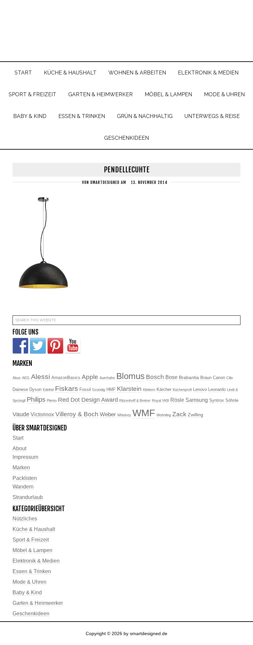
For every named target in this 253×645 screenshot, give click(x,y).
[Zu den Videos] (73, 346)
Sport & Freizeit (31, 539)
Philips (36, 399)
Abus (17, 378)
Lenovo (200, 389)
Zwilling (195, 414)
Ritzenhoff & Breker (135, 400)
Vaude (21, 414)
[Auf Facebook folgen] (20, 346)
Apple (90, 376)
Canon (219, 377)
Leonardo (217, 389)
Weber (108, 414)
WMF (143, 412)
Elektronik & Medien (36, 561)
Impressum (25, 457)
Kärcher (163, 389)
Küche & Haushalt (34, 529)
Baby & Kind (27, 592)
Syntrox (216, 400)
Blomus (130, 376)
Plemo (52, 400)
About (19, 448)
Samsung (196, 400)
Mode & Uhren (29, 582)
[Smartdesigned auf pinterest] (55, 346)
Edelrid (48, 390)
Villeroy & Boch (76, 414)
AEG (26, 378)
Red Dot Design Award (88, 399)
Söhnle (232, 400)
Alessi (40, 377)
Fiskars (66, 388)
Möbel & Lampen (32, 550)
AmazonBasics (65, 377)
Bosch (155, 376)
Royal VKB (160, 400)
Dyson (35, 389)
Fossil (85, 389)
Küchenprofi (182, 390)
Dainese (20, 389)
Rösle (177, 400)
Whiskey (124, 415)
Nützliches (25, 518)
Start (18, 438)
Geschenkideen (31, 613)
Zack (179, 414)
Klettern (149, 390)
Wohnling (163, 415)
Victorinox (42, 414)
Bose (171, 377)
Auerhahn (107, 378)
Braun (205, 377)
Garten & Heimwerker (38, 603)
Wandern (23, 486)
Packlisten (25, 478)
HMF (111, 389)
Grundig (98, 390)
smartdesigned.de (126, 25)
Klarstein (129, 388)
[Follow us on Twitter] (38, 346)
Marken (21, 467)
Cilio (229, 378)
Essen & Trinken (32, 571)
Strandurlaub (28, 497)
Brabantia (189, 377)
